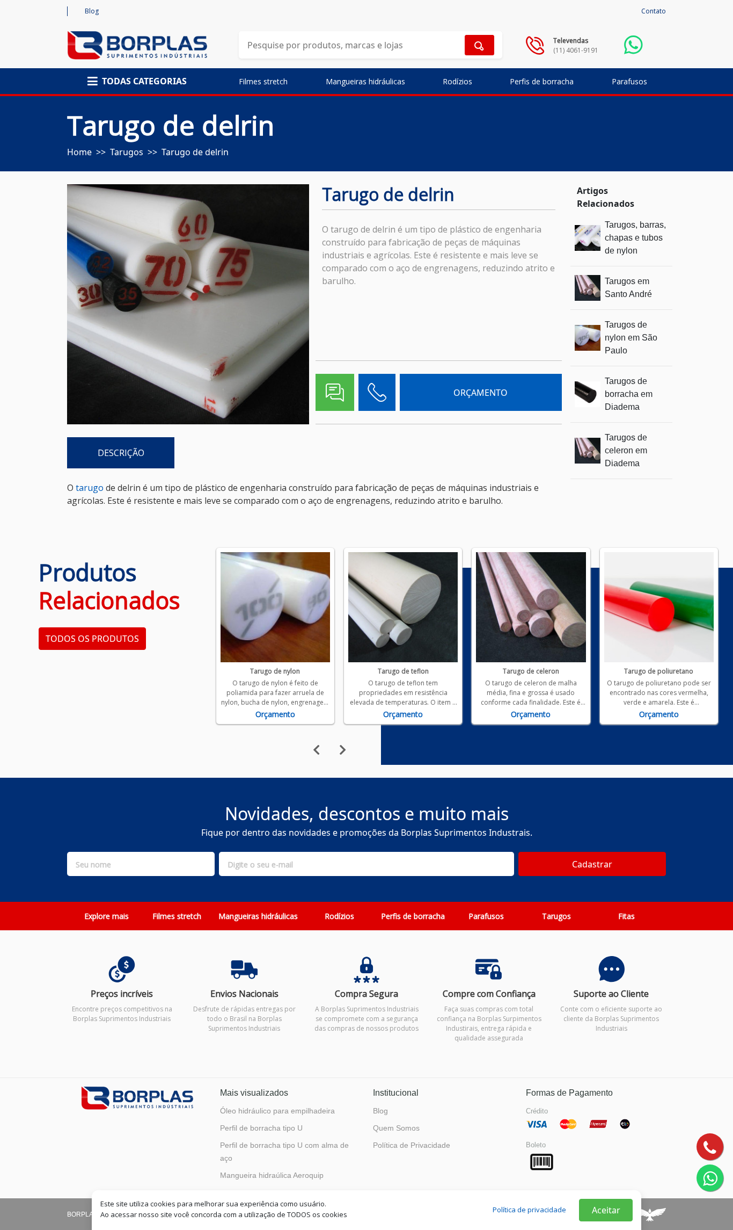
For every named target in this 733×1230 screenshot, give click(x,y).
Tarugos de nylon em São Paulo (631, 337)
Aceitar (606, 1210)
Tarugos (126, 152)
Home (79, 152)
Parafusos (629, 81)
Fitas (626, 916)
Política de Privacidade (411, 1145)
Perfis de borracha (542, 81)
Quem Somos (396, 1128)
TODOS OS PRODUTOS (92, 639)
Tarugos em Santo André (628, 288)
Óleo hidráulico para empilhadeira (277, 1110)
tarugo (90, 488)
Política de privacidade (529, 1209)
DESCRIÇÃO (121, 453)
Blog (92, 11)
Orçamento (275, 714)
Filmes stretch (263, 81)
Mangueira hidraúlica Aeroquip (272, 1175)
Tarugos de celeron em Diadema (626, 450)
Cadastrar (592, 864)
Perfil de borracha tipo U (261, 1128)
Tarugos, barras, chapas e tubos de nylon (635, 237)
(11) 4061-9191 (575, 50)
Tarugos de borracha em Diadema (629, 394)
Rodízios (457, 81)
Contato (653, 11)
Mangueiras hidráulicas (365, 81)
